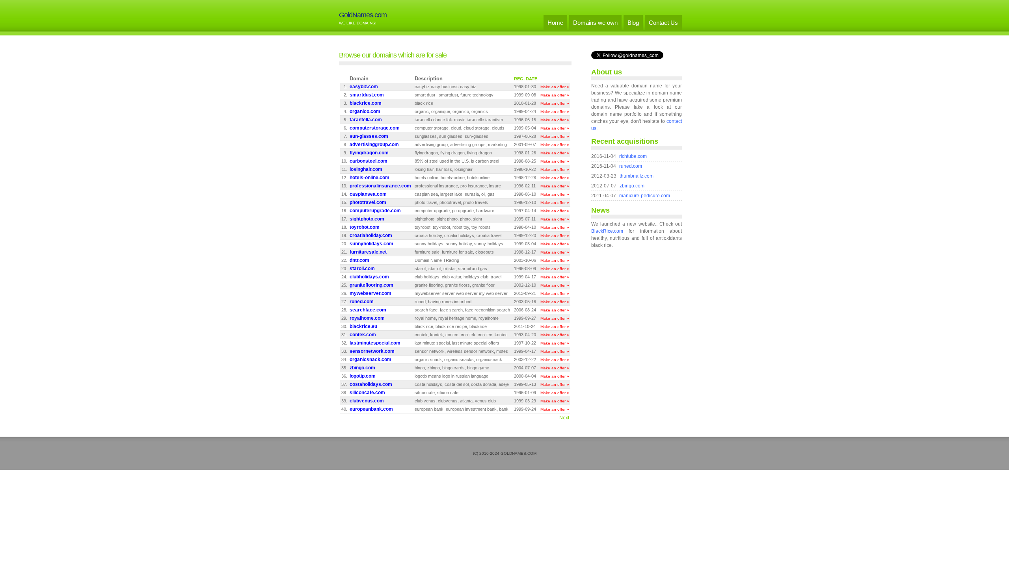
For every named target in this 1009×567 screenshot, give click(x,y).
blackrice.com (366, 103)
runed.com (362, 301)
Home (555, 22)
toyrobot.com (365, 227)
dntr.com (359, 260)
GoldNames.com (363, 15)
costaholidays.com (371, 384)
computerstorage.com (375, 128)
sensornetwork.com (372, 351)
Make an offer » (554, 87)
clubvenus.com (367, 401)
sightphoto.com (367, 219)
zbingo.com (362, 368)
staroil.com (362, 268)
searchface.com (368, 310)
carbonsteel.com (368, 161)
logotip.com (363, 376)
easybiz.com (364, 86)
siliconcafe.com (367, 392)
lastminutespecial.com (375, 343)
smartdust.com (367, 95)
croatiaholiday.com (371, 235)
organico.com (365, 111)
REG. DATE (525, 78)
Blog (633, 22)
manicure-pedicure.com (644, 195)
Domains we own (595, 22)
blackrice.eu (363, 326)
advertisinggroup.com (374, 144)
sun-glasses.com (369, 136)
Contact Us (663, 22)
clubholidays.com (369, 277)
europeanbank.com (371, 409)
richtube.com (633, 156)
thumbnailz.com (636, 176)
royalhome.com (367, 318)
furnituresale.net (368, 252)
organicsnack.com (370, 359)
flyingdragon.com (369, 153)
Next (564, 418)
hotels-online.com (369, 177)
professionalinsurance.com (380, 186)
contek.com (363, 334)
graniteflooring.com (371, 285)
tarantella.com (366, 119)
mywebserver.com (370, 293)
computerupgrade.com (375, 210)
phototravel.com (368, 202)
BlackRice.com (607, 231)
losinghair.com (366, 169)
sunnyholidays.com (371, 243)
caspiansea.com (368, 194)
